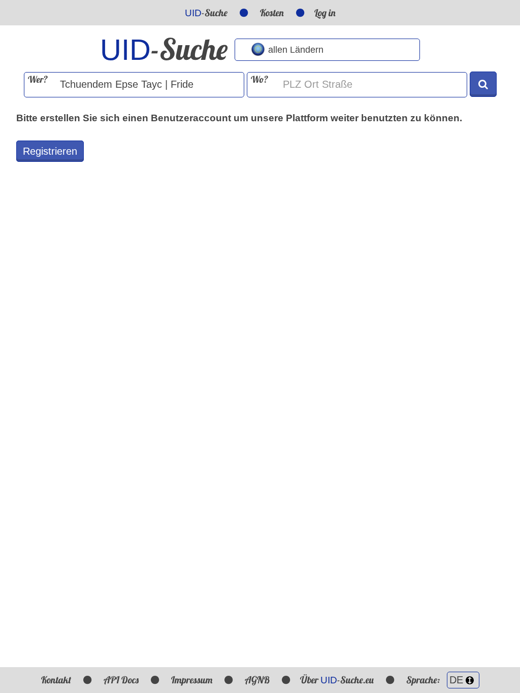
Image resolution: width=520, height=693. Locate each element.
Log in (325, 13)
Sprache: (424, 680)
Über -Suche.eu (337, 680)
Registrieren (50, 151)
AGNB (257, 680)
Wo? (259, 79)
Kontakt (56, 680)
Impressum (191, 680)
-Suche (206, 13)
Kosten (272, 13)
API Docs (121, 680)
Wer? (38, 79)
